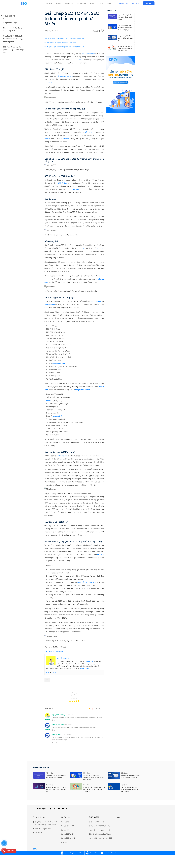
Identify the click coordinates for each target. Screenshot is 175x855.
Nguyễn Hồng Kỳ (58, 715)
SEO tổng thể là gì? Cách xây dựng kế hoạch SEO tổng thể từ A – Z (64, 47)
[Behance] (48, 672)
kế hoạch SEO (90, 132)
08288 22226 (84, 668)
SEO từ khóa (62, 183)
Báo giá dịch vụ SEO (67, 826)
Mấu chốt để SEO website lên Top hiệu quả (12, 29)
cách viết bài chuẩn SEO (86, 582)
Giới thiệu (58, 3)
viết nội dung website (65, 76)
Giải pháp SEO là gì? (10, 23)
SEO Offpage (49, 304)
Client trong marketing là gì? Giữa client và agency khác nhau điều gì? (130, 789)
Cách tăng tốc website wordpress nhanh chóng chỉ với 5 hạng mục (125, 28)
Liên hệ (109, 3)
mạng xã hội (57, 416)
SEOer (50, 83)
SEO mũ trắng (62, 456)
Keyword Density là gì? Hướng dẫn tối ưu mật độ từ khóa (125, 17)
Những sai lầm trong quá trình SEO (100, 838)
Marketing (50, 401)
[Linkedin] (55, 672)
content (47, 139)
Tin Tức (101, 3)
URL (83, 248)
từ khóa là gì (74, 189)
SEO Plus (100, 555)
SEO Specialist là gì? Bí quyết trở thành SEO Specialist (60, 43)
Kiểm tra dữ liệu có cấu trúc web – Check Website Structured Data (64, 39)
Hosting (92, 3)
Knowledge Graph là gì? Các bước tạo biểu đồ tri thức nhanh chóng (125, 49)
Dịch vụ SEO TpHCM (67, 834)
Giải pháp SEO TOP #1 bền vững (99, 826)
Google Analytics (58, 363)
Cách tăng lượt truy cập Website (100, 834)
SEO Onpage (96, 301)
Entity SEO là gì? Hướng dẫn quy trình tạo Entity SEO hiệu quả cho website (94, 789)
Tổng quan (48, 3)
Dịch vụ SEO (69, 3)
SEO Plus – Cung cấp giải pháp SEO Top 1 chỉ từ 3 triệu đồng (13, 50)
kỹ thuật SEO (65, 139)
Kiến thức (49, 773)
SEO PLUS (80, 60)
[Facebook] (46, 672)
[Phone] (51, 672)
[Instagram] (53, 672)
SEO (73, 57)
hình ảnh (100, 248)
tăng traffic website (82, 390)
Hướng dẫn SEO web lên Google (99, 830)
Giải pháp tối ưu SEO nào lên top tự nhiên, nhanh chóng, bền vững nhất (13, 39)
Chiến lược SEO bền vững (97, 822)
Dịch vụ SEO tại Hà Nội (54, 651)
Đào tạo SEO (65, 830)
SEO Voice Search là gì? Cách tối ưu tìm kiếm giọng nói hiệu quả (56, 789)
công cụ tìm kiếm (88, 54)
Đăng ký (148, 3)
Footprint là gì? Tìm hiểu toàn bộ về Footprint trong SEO (126, 38)
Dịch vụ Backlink (81, 3)
